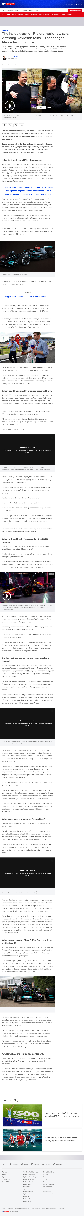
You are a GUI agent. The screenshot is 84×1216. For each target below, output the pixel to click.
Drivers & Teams (44, 14)
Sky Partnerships (47, 1186)
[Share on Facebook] (4, 125)
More (36, 10)
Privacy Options (35, 1208)
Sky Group (46, 1181)
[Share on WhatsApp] (15, 125)
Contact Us (61, 1208)
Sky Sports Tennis (27, 1189)
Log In (80, 4)
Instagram (36, 1164)
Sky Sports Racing (28, 1198)
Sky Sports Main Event (29, 1174)
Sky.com (45, 1174)
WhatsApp (59, 1164)
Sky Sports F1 (26, 1186)
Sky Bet (31, 10)
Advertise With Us (48, 1193)
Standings (34, 14)
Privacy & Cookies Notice (22, 1208)
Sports (9, 10)
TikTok (26, 1164)
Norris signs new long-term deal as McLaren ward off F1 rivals (28, 191)
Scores (17, 10)
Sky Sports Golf (27, 1184)
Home (4, 10)
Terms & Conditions (7, 1208)
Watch (25, 10)
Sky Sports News (27, 1193)
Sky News (46, 1176)
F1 (2, 14)
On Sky (63, 14)
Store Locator (47, 1191)
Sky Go (45, 1179)
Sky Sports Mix (27, 1201)
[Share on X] (10, 125)
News (8, 14)
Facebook (15, 1164)
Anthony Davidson (14, 56)
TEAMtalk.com (6, 1179)
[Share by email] (21, 125)
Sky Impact (46, 1189)
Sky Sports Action (28, 1191)
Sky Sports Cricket (28, 1181)
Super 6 (4, 1176)
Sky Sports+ (26, 1196)
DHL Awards (54, 14)
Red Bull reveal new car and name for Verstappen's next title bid (29, 187)
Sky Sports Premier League (30, 1176)
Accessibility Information (49, 1208)
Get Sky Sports (70, 4)
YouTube (47, 1164)
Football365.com (6, 1181)
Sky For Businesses (48, 1184)
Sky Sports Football (28, 1179)
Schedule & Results (23, 14)
